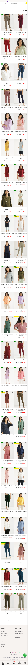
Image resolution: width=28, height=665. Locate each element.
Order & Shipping (19, 631)
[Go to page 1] (8, 620)
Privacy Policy (4, 633)
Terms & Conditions (5, 635)
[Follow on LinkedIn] (17, 652)
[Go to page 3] (19, 620)
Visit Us (3, 646)
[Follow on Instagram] (12, 652)
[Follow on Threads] (14, 652)
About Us (3, 631)
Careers (3, 644)
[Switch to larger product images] (23, 10)
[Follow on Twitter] (10, 652)
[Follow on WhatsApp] (19, 652)
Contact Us (17, 637)
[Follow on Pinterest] (15, 652)
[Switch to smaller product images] (26, 10)
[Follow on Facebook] (9, 652)
